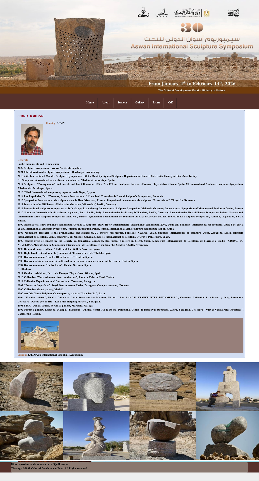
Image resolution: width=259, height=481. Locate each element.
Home (90, 102)
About (105, 102)
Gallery (139, 102)
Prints (156, 102)
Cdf (170, 102)
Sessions (122, 102)
